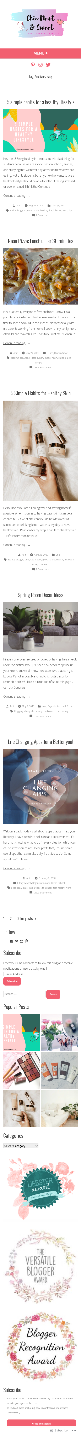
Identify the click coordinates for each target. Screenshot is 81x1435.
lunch (40, 357)
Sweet (65, 352)
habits (36, 210)
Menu (51, 53)
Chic (58, 554)
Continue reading (14, 196)
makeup (69, 559)
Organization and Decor (60, 706)
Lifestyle (55, 205)
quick (68, 357)
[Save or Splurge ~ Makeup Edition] (59, 1032)
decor (34, 711)
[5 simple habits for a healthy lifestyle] (21, 1032)
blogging (21, 210)
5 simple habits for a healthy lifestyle (41, 102)
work (68, 887)
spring (65, 711)
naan (54, 357)
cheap (27, 711)
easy (29, 210)
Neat (63, 205)
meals (47, 357)
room (57, 711)
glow (45, 559)
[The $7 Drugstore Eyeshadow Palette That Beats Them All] (21, 1070)
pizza (61, 357)
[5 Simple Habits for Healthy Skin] (21, 1108)
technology (58, 887)
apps (13, 887)
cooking (15, 357)
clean (33, 559)
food (27, 357)
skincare (43, 564)
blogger (19, 559)
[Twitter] (47, 65)
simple (39, 362)
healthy (44, 210)
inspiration (34, 887)
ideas (33, 357)
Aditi (18, 205)
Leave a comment (42, 368)
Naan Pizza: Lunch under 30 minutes (40, 241)
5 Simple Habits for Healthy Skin (41, 393)
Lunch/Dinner (54, 352)
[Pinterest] (33, 65)
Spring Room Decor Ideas (40, 595)
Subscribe (12, 952)
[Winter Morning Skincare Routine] (59, 1070)
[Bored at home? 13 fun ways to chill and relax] (59, 1108)
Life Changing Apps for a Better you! (40, 741)
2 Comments (42, 215)
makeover (49, 711)
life (50, 210)
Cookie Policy (13, 1412)
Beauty (11, 559)
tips (70, 210)
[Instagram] (40, 65)
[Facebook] (11, 941)
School (61, 882)
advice (13, 210)
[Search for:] (24, 994)
